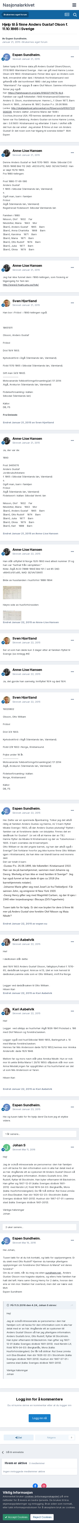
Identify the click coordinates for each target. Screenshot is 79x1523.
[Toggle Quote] (8, 1305)
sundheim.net (53, 1272)
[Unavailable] (12, 592)
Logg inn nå (40, 1418)
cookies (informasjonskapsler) (42, 1496)
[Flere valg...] (72, 57)
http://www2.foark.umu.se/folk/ (21, 284)
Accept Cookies (17, 1517)
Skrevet (26, 58)
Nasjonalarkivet (19, 5)
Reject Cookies (42, 1517)
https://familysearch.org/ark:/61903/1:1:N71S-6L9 (35, 92)
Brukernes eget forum (34, 41)
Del (19, 1437)
